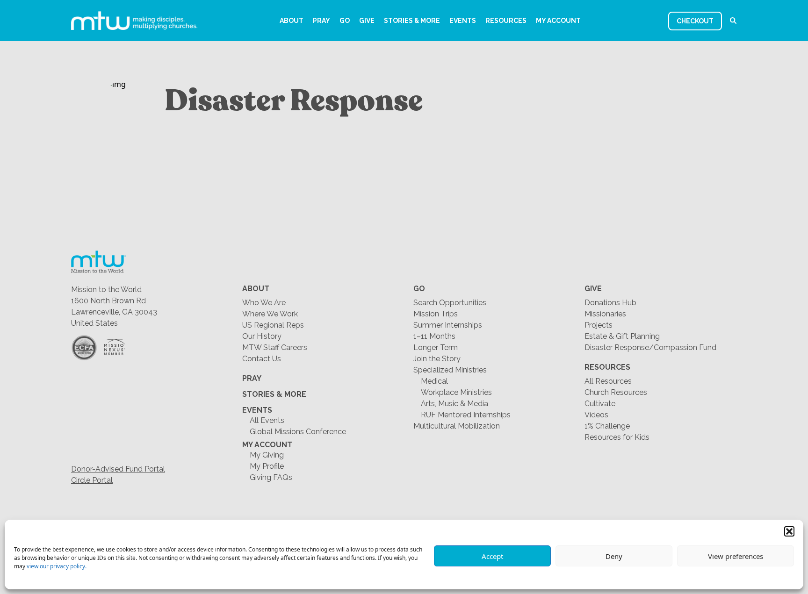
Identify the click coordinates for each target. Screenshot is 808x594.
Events (462, 20)
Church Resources (615, 392)
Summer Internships (447, 325)
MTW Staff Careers (274, 347)
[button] (789, 531)
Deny (614, 556)
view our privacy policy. (57, 566)
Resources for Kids (616, 437)
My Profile (267, 466)
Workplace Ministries (456, 392)
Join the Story (437, 358)
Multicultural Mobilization (456, 426)
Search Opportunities (449, 302)
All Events (267, 420)
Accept (492, 556)
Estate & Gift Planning (622, 336)
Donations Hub (610, 302)
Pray (321, 20)
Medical (434, 381)
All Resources (608, 381)
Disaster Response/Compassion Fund (650, 347)
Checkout (695, 21)
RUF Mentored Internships (466, 414)
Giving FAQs (271, 477)
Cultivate (599, 403)
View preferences (735, 556)
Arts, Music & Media (454, 403)
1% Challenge (607, 426)
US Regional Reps (273, 325)
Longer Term (435, 347)
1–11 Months (434, 336)
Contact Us (261, 358)
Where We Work (270, 313)
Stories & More (412, 20)
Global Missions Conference (298, 431)
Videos (596, 414)
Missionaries (605, 313)
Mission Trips (435, 313)
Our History (261, 336)
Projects (598, 325)
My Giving (267, 455)
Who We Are (264, 302)
